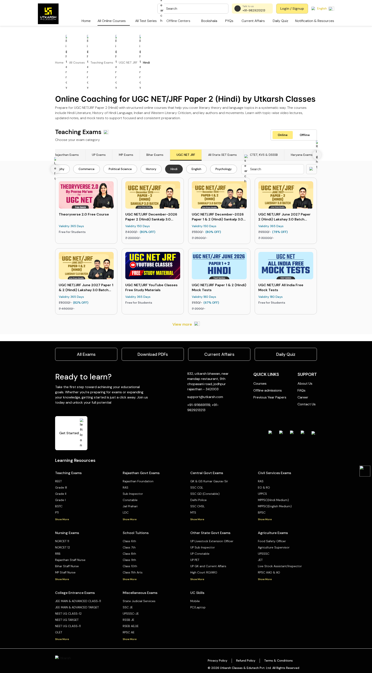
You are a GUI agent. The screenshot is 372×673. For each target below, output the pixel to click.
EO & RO (264, 487)
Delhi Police (198, 500)
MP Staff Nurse (65, 572)
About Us (305, 383)
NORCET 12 (62, 547)
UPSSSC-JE (131, 613)
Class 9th (129, 560)
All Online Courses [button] (112, 21)
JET (260, 560)
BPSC (261, 512)
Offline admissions (267, 390)
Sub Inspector (133, 494)
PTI (57, 512)
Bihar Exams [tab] (154, 155)
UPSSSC (263, 554)
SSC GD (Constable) (205, 494)
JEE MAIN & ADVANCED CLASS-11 (78, 601)
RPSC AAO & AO (269, 572)
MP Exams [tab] (126, 155)
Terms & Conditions (278, 660)
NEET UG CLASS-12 (68, 613)
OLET (58, 632)
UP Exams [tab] (99, 155)
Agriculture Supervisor (274, 547)
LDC (126, 512)
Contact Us (307, 404)
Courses (260, 383)
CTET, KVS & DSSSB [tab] (264, 155)
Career (303, 397)
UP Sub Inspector (202, 547)
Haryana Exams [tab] (302, 155)
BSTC (58, 506)
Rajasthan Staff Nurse (70, 560)
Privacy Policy (217, 660)
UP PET (194, 560)
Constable (130, 500)
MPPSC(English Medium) (275, 506)
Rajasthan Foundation (138, 481)
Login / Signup (292, 8)
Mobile (195, 601)
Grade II (60, 494)
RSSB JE (128, 620)
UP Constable (199, 554)
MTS (193, 512)
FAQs (301, 390)
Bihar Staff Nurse (67, 566)
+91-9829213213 (253, 10)
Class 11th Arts (133, 572)
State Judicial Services (139, 601)
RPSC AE (129, 632)
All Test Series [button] (146, 21)
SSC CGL (196, 487)
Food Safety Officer (272, 541)
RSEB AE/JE (131, 626)
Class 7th (129, 547)
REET (58, 481)
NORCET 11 (62, 541)
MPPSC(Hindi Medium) (273, 500)
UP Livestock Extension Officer (211, 541)
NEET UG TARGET (67, 620)
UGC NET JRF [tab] (186, 155)
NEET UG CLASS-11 (68, 626)
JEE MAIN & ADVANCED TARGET (77, 607)
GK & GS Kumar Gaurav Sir (209, 481)
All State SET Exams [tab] (222, 155)
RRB (57, 554)
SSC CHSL (197, 506)
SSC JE (128, 607)
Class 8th (129, 554)
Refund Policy (245, 660)
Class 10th (130, 566)
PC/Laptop (198, 607)
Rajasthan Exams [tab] (66, 155)
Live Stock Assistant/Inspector (280, 566)
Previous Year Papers (269, 397)
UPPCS (262, 494)
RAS (125, 487)
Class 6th (129, 541)
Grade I (60, 500)
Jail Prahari (130, 506)
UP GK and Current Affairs (208, 566)
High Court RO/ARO (203, 572)
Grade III (61, 487)
